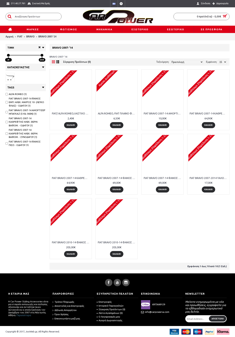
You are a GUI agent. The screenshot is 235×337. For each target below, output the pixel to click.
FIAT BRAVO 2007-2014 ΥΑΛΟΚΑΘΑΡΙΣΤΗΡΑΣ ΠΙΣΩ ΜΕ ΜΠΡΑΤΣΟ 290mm (209, 178)
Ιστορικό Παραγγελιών (111, 305)
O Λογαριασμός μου (109, 316)
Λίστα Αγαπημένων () (111, 313)
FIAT (19, 36)
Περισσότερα (24, 315)
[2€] (8, 55)
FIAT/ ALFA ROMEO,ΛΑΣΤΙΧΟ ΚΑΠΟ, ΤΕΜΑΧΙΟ (71, 113)
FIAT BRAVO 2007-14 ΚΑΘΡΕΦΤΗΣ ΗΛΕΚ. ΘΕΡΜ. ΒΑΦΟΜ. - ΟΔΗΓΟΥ (209, 113)
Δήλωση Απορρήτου (66, 310)
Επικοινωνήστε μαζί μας (67, 318)
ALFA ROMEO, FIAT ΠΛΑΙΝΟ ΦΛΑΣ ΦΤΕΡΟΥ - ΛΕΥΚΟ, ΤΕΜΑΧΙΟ (117, 113)
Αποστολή (218, 319)
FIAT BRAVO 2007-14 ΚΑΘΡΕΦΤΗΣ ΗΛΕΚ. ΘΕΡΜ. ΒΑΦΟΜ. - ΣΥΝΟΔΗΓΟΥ (71, 178)
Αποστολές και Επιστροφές (69, 306)
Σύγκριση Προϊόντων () (112, 309)
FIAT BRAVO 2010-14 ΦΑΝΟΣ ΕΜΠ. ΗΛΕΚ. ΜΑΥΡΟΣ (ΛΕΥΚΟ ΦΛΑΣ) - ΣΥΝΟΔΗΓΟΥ (117, 242)
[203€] (42, 55)
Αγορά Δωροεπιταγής (110, 320)
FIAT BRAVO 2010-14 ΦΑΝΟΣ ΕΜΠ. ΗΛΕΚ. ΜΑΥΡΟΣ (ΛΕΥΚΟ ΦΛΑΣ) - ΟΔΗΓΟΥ (71, 242)
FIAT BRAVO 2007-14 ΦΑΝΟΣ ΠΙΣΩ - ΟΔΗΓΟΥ (117, 178)
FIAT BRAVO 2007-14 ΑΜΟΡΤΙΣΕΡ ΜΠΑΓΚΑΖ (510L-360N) (163, 113)
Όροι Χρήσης (61, 314)
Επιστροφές (105, 302)
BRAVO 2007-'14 (47, 36)
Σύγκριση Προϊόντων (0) (77, 62)
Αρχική (9, 36)
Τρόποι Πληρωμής (64, 302)
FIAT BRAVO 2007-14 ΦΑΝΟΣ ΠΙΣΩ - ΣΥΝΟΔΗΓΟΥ (163, 178)
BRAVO (30, 36)
